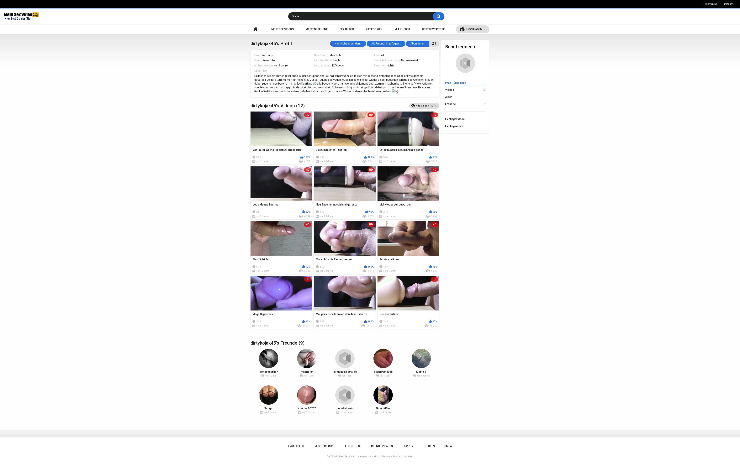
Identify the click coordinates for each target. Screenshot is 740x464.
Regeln (430, 446)
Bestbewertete (433, 29)
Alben (448, 96)
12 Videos (338, 65)
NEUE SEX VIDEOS (282, 29)
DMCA (448, 446)
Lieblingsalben (454, 126)
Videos (465, 89)
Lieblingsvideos (455, 119)
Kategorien (374, 29)
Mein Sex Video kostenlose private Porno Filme (363, 456)
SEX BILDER (347, 29)
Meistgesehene (317, 29)
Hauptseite (255, 29)
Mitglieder (402, 29)
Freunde (465, 104)
